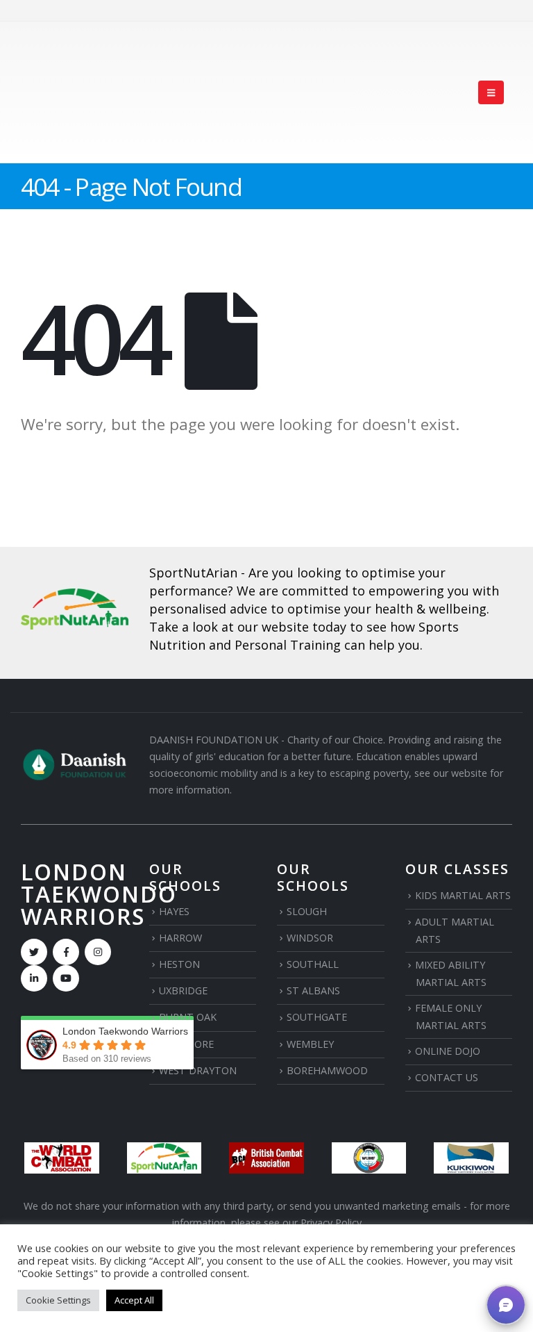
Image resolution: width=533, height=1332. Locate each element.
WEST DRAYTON (198, 1070)
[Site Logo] (70, 92)
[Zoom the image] (74, 596)
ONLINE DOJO (447, 1051)
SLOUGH (307, 911)
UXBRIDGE (183, 990)
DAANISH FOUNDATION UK (213, 739)
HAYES (174, 911)
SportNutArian (193, 572)
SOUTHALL (313, 964)
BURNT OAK (188, 1016)
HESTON (179, 964)
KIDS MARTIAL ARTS (463, 895)
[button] (491, 92)
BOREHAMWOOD (327, 1070)
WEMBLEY (310, 1044)
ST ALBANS (313, 990)
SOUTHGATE (317, 1016)
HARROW (180, 937)
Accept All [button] (134, 1300)
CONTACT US (446, 1077)
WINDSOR (310, 937)
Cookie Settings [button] (58, 1300)
